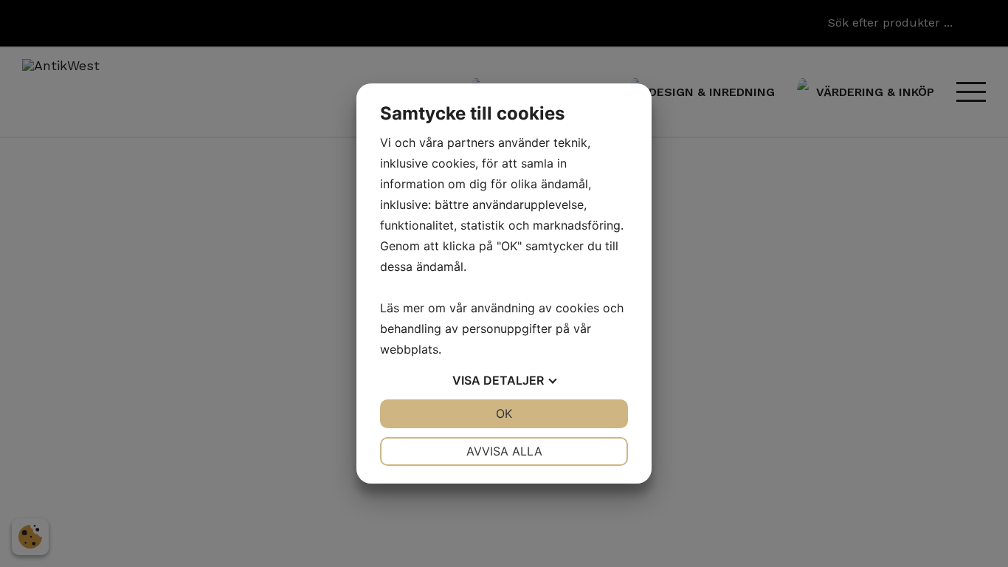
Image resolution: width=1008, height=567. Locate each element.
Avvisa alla (504, 451)
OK (504, 413)
